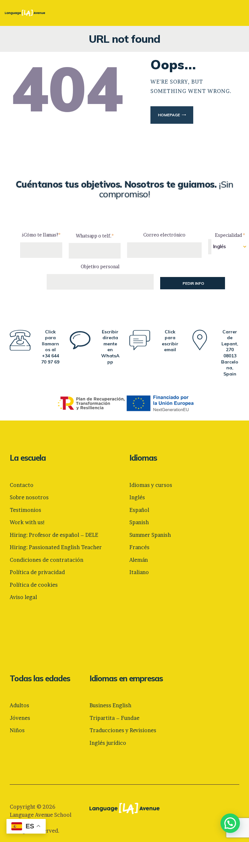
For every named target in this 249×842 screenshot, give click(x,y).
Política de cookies (34, 585)
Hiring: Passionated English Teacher (56, 547)
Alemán (138, 560)
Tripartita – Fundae (114, 718)
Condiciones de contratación (46, 560)
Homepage (169, 114)
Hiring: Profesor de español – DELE (54, 535)
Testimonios (25, 510)
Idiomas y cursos (150, 485)
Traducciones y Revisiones (122, 730)
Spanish (139, 522)
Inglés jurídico (107, 743)
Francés (139, 547)
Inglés (137, 497)
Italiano (139, 572)
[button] (230, 823)
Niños (17, 730)
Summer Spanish (150, 535)
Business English (110, 705)
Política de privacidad (37, 572)
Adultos (19, 705)
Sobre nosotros (29, 497)
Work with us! (27, 522)
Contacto (21, 485)
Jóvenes (20, 718)
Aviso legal (23, 597)
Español (139, 510)
